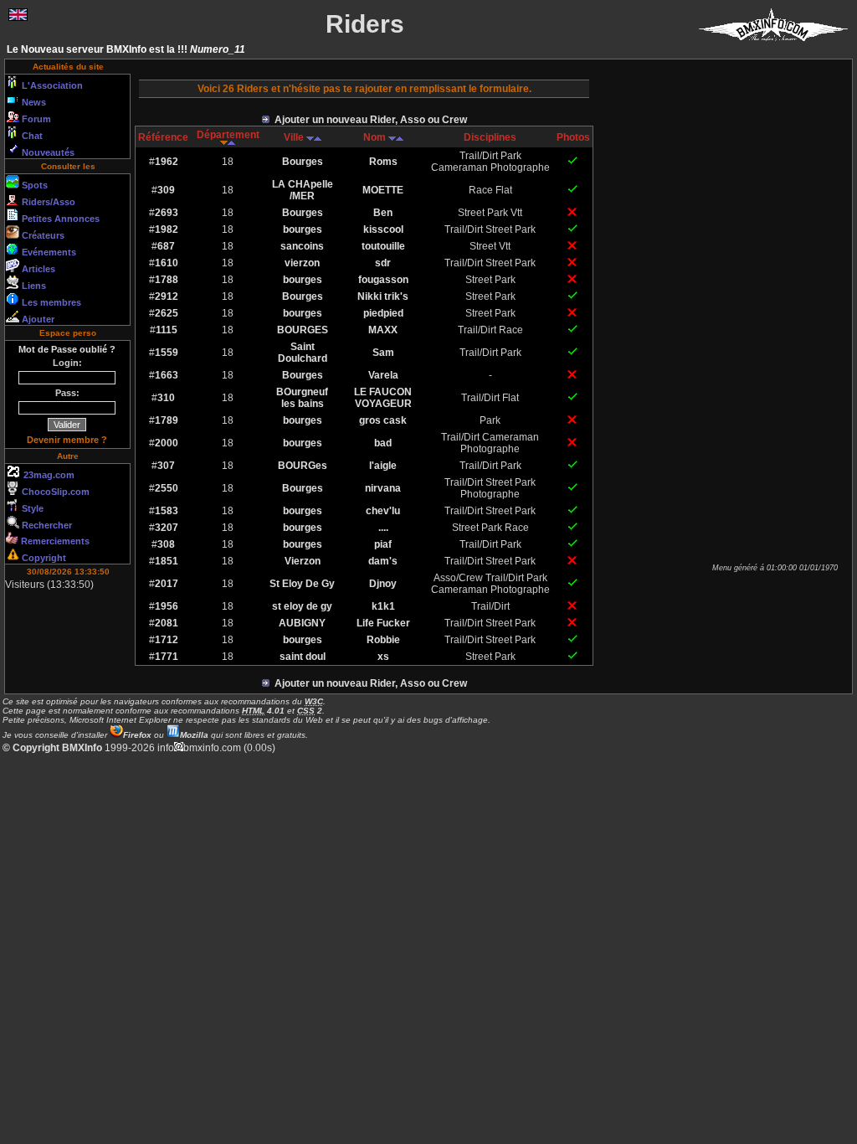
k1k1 (383, 606)
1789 (166, 420)
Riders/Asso (47, 202)
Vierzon (303, 561)
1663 (166, 375)
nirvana (383, 488)
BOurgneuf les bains (302, 398)
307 (166, 466)
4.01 (263, 710)
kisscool (383, 229)
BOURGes (302, 466)
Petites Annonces (59, 219)
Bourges (302, 161)
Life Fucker (383, 623)
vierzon (302, 263)
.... (383, 527)
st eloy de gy (302, 606)
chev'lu (383, 511)
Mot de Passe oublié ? (66, 349)
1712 (166, 640)
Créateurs (41, 235)
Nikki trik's (382, 296)
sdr (383, 263)
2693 (166, 213)
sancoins (302, 246)
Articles (37, 269)
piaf (383, 544)
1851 (166, 561)
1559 (166, 352)
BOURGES (302, 330)
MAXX (383, 330)
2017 (166, 584)
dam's (383, 561)
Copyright (42, 558)
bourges (302, 229)
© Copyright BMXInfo (52, 748)
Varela (383, 375)
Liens (32, 286)
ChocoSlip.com (54, 492)
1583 (166, 511)
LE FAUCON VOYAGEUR (383, 398)
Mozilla (194, 734)
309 (166, 190)
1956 (166, 606)
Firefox (137, 734)
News (32, 102)
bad (383, 443)
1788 (166, 280)
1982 (166, 229)
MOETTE (382, 190)
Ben (383, 213)
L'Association (51, 85)
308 (166, 544)
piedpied (383, 313)
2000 (166, 443)
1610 (166, 263)
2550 (166, 488)
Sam (383, 352)
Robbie (383, 640)
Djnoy (383, 584)
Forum (35, 119)
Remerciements (54, 541)
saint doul (303, 656)
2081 (166, 623)
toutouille (383, 246)
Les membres (50, 302)
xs (383, 656)
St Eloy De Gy (302, 584)
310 (166, 398)
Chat (31, 136)
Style (31, 508)
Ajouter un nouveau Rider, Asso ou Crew (368, 120)
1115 (166, 330)
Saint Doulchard (302, 352)
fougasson (383, 280)
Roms (383, 161)
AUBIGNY (302, 623)
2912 (166, 296)
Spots (33, 185)
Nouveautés (46, 152)
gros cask (383, 420)
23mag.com (47, 475)
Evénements (47, 252)
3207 (166, 527)
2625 (166, 313)
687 (166, 246)
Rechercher (45, 525)
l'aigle (383, 466)
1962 (166, 161)
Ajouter (36, 319)
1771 (166, 656)
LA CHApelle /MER (302, 190)
